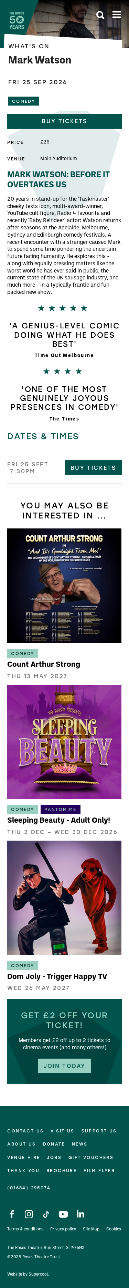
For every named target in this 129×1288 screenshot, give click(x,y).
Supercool (38, 1274)
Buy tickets (64, 121)
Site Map (91, 1229)
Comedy (23, 101)
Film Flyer (99, 1170)
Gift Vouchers (91, 1157)
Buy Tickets (93, 467)
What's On (29, 45)
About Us (21, 1144)
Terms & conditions (25, 1229)
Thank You (23, 1170)
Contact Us (25, 1130)
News (80, 1144)
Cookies (113, 1229)
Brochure (61, 1170)
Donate (54, 1144)
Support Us (99, 1130)
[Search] (100, 16)
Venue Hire (23, 1157)
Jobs (54, 1157)
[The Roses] (16, 20)
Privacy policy (63, 1229)
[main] (64, 542)
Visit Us (62, 1130)
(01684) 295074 (29, 1187)
